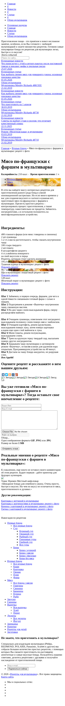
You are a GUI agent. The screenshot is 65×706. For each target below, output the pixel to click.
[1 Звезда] (6, 377)
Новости (11, 9)
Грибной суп (25, 542)
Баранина (18, 591)
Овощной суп (26, 534)
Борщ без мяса (26, 558)
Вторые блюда (14, 179)
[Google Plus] (16, 374)
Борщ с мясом (26, 553)
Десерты (11, 615)
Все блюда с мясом (23, 583)
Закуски (11, 599)
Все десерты (19, 618)
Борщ (16, 547)
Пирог (16, 613)
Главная (11, 3)
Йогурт (17, 621)
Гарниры (11, 602)
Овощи (17, 572)
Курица (17, 594)
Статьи (11, 14)
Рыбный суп (25, 536)
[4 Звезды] (41, 377)
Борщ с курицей (27, 550)
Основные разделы (17, 25)
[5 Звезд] (51, 377)
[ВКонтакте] (3, 374)
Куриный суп (26, 531)
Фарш (10, 185)
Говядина (18, 585)
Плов (16, 574)
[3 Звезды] (29, 377)
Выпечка (11, 604)
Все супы (24, 545)
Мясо (10, 182)
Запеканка (12, 624)
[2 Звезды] (18, 377)
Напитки (11, 626)
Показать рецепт (9, 267)
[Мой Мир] (13, 374)
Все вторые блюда (22, 564)
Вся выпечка (19, 607)
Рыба (16, 596)
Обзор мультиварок (17, 20)
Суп (15, 528)
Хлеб (16, 610)
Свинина (18, 588)
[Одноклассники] (9, 374)
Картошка (18, 569)
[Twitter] (6, 374)
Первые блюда (14, 523)
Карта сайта (7, 677)
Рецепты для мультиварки (23, 674)
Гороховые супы (27, 539)
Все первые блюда (22, 525)
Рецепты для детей (17, 629)
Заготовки (12, 632)
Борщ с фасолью (27, 555)
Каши (16, 566)
